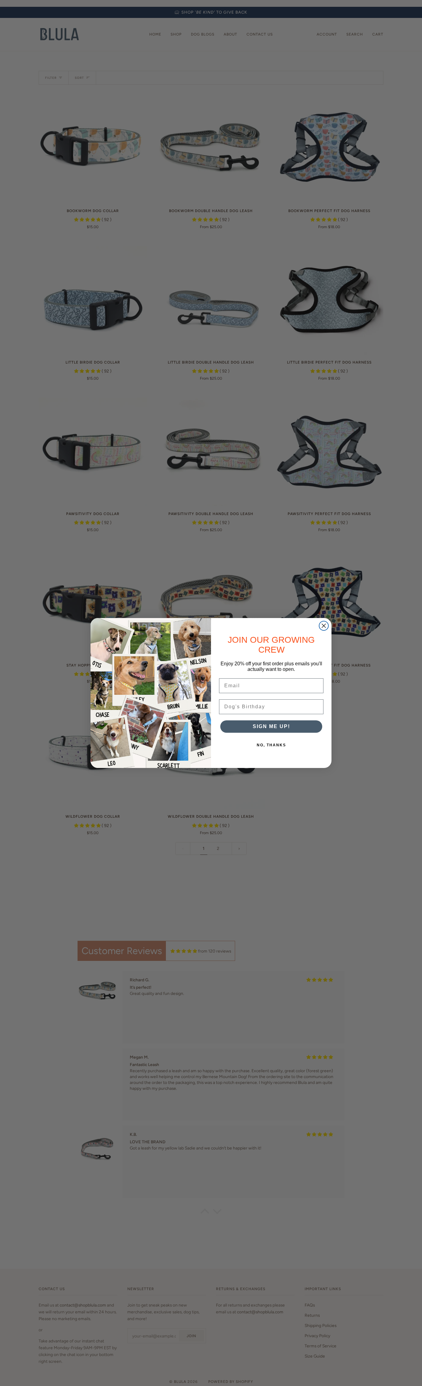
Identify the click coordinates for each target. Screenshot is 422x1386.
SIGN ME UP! (271, 726)
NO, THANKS (271, 745)
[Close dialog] (323, 625)
